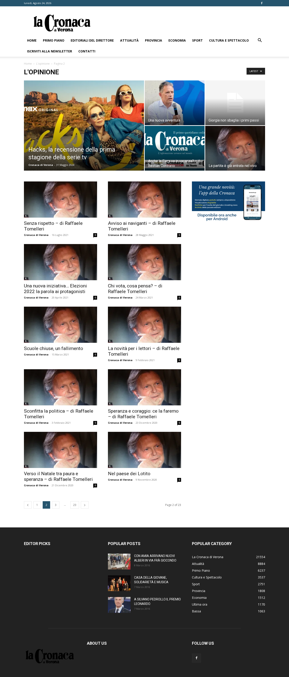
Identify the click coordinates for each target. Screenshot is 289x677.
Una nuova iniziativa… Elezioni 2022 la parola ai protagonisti (55, 288)
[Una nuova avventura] (175, 102)
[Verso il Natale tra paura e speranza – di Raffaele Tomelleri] (60, 450)
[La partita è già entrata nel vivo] (235, 148)
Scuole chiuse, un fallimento (53, 348)
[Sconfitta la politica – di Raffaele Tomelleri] (60, 387)
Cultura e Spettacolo (229, 40)
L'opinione (43, 64)
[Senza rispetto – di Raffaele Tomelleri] (60, 199)
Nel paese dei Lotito (129, 473)
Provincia (153, 40)
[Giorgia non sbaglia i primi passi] (235, 102)
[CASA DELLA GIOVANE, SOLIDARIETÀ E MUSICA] (119, 583)
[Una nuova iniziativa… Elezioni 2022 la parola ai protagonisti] (60, 262)
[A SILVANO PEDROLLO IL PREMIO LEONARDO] (119, 605)
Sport (197, 40)
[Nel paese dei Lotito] (144, 450)
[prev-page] (28, 505)
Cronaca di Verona (40, 165)
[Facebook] (261, 3)
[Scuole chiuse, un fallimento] (60, 325)
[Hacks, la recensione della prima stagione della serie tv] (84, 132)
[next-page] (85, 505)
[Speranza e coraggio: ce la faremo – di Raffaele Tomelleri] (144, 387)
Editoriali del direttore (92, 40)
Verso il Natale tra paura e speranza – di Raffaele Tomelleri (58, 476)
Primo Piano (53, 40)
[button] (259, 41)
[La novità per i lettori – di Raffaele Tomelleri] (144, 325)
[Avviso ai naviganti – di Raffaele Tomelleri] (144, 199)
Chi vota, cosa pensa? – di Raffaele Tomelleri (135, 288)
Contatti (86, 51)
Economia (177, 40)
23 (74, 505)
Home (32, 40)
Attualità (129, 40)
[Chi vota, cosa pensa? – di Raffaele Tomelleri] (144, 262)
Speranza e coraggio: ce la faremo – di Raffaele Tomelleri (143, 413)
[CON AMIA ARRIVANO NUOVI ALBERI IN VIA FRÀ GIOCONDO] (119, 561)
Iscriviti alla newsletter (49, 51)
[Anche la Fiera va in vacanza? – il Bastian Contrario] (175, 148)
